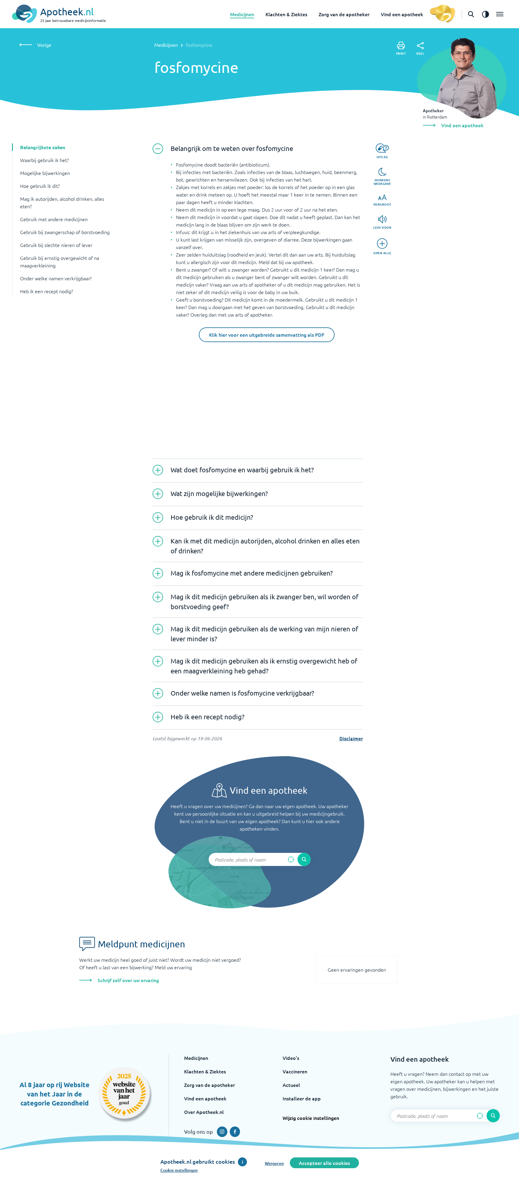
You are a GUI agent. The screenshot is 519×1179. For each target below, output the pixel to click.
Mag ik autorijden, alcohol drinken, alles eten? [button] (62, 202)
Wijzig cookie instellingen (311, 1117)
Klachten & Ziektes (286, 14)
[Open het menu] (500, 14)
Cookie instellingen (179, 1170)
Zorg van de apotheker (344, 14)
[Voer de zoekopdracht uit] (304, 859)
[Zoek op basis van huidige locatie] (290, 859)
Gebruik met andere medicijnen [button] (54, 219)
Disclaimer (351, 738)
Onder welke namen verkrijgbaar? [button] (56, 278)
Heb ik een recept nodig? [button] (46, 291)
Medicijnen (242, 14)
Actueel (291, 1084)
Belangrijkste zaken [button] (42, 147)
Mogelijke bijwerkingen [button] (45, 173)
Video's (291, 1057)
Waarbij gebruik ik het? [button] (44, 160)
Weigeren (274, 1163)
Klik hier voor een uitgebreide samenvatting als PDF (266, 334)
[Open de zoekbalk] (471, 14)
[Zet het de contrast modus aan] (485, 14)
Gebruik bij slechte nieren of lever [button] (56, 245)
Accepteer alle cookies (324, 1162)
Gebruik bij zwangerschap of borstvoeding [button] (65, 232)
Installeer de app (302, 1098)
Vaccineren (295, 1071)
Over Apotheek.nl (204, 1111)
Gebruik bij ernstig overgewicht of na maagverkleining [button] (59, 261)
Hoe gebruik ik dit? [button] (40, 185)
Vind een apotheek (402, 14)
